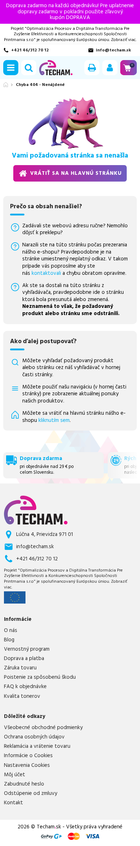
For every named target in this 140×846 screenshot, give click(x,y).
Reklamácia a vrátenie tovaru (37, 746)
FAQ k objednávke (25, 686)
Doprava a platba (24, 658)
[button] (10, 67)
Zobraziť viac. (123, 40)
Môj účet (14, 774)
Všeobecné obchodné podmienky (43, 727)
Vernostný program (27, 649)
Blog (9, 639)
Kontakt (13, 802)
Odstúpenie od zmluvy (30, 793)
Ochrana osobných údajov (34, 737)
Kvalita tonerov (22, 696)
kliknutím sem (54, 420)
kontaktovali (46, 273)
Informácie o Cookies (28, 755)
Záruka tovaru (20, 668)
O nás (10, 630)
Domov (5, 84)
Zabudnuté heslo (24, 784)
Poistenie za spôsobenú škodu (40, 677)
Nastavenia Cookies (27, 765)
